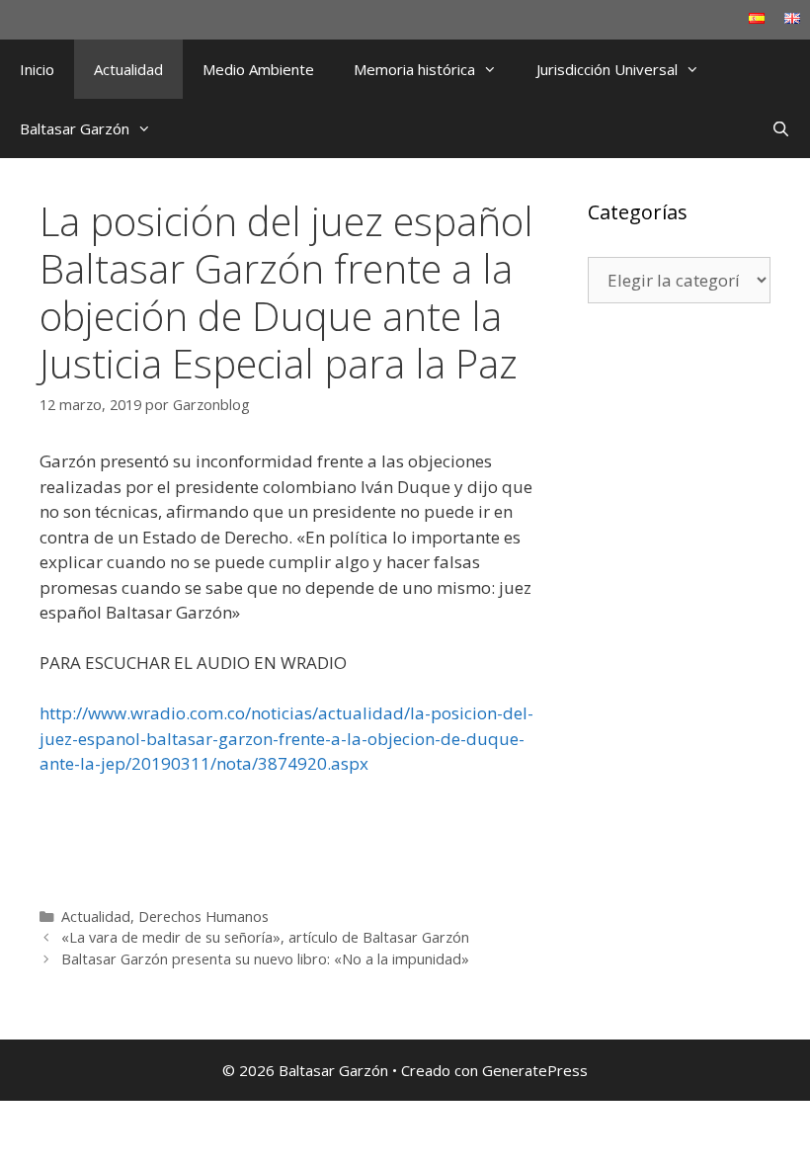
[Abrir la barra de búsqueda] (781, 128)
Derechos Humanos (203, 916)
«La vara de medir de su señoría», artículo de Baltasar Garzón (265, 937)
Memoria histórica (414, 69)
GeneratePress (535, 1070)
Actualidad (128, 69)
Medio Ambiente (258, 69)
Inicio (37, 69)
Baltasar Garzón (74, 128)
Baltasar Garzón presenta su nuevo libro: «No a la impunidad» (265, 959)
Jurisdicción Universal (607, 69)
